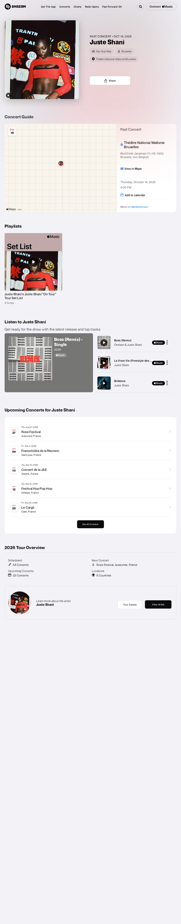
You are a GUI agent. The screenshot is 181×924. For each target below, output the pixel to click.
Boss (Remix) (123, 340)
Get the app (48, 6)
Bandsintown (140, 207)
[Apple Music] (71, 355)
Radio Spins (92, 6)
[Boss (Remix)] (103, 342)
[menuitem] (48, 6)
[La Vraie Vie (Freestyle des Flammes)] (103, 362)
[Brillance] (103, 383)
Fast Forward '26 (112, 6)
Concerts (64, 6)
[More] (167, 342)
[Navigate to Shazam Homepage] (15, 7)
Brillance (120, 381)
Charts (77, 6)
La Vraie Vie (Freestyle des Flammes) (138, 360)
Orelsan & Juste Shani (128, 344)
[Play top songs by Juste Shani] (8, 95)
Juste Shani (121, 365)
